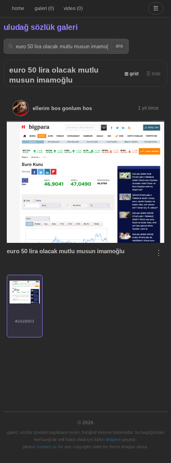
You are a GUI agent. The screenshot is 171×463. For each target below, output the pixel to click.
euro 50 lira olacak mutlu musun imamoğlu (65, 251)
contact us (47, 446)
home (18, 8)
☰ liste (153, 74)
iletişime (113, 439)
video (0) (73, 8)
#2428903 (24, 321)
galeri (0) (44, 8)
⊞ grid (131, 74)
